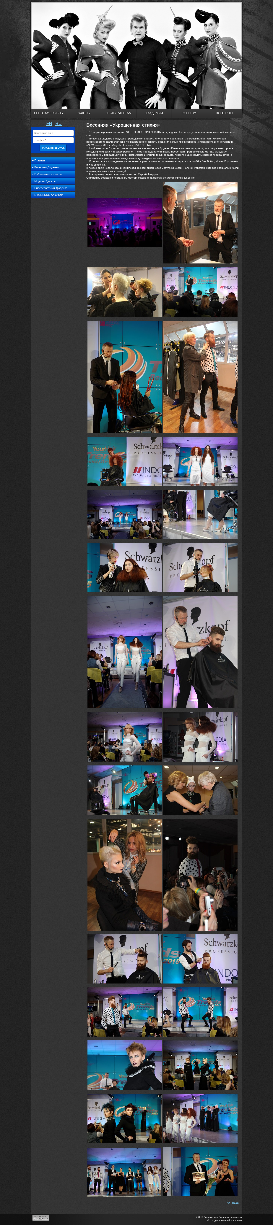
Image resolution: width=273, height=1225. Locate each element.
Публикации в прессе (48, 174)
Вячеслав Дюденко (46, 167)
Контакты (224, 113)
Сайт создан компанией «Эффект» (223, 1220)
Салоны (83, 113)
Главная (39, 160)
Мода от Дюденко (45, 181)
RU (58, 123)
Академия (154, 113)
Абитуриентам (118, 113)
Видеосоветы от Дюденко (50, 188)
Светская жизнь (48, 113)
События (189, 113)
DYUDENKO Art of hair (48, 194)
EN (49, 123)
